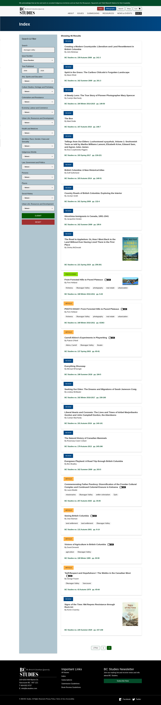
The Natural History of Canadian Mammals (86, 438)
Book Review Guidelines (71, 687)
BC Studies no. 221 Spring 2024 (83, 265)
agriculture (70, 552)
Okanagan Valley (83, 288)
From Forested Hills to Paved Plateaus (84, 280)
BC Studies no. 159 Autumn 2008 (83, 58)
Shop (129, 9)
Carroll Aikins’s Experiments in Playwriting (86, 337)
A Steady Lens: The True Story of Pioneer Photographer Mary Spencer (100, 95)
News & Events (124, 13)
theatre (100, 345)
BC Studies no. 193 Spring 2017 (83, 155)
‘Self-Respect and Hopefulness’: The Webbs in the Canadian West (98, 573)
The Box (69, 118)
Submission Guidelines (70, 684)
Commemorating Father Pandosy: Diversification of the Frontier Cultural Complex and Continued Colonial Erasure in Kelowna (101, 485)
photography (98, 288)
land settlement (72, 523)
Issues (80, 13)
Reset (38, 222)
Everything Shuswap (75, 366)
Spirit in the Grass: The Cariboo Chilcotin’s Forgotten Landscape (97, 72)
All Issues (65, 672)
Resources (108, 13)
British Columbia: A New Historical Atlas (84, 170)
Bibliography (110, 9)
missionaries (71, 495)
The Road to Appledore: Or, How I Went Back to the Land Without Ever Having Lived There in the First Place (90, 242)
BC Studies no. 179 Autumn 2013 (84, 446)
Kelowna (69, 288)
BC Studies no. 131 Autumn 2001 (82, 529)
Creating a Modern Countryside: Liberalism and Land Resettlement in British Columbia (99, 47)
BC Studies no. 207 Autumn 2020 (83, 501)
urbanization (123, 288)
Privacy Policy (50, 699)
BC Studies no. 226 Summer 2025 (84, 630)
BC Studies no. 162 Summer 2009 (83, 81)
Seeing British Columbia (77, 516)
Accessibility (70, 699)
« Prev (95, 648)
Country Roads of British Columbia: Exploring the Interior (93, 193)
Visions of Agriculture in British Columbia (85, 544)
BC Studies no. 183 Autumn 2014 (83, 178)
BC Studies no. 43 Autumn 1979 (82, 590)
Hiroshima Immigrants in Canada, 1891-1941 (87, 216)
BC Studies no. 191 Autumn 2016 (84, 423)
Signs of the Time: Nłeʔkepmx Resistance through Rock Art (90, 605)
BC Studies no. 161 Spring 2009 (82, 201)
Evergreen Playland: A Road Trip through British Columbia (94, 461)
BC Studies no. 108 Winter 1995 (82, 558)
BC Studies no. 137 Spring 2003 (82, 351)
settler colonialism (103, 495)
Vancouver (87, 583)
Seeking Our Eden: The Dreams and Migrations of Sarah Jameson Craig (100, 389)
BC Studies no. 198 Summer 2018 (83, 374)
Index (100, 9)
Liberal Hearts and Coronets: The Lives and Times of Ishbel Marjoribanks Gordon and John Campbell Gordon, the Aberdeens (101, 413)
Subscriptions (66, 680)
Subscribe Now (123, 681)
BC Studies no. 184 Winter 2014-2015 (85, 104)
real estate (110, 288)
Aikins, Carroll (71, 345)
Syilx (115, 495)
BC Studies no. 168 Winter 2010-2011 (84, 294)
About (71, 13)
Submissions (93, 13)
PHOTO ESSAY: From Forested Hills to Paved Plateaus (92, 309)
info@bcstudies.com (29, 688)
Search (120, 9)
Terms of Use (60, 699)
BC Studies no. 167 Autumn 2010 (83, 127)
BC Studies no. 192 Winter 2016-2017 (85, 397)
